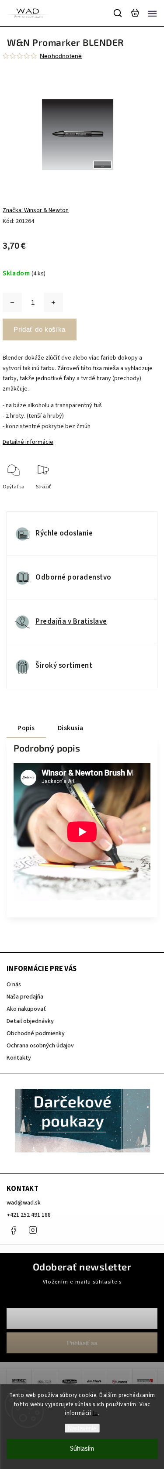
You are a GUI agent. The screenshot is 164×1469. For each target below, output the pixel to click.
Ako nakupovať (26, 1009)
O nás (14, 984)
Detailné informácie (28, 442)
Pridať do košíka (40, 329)
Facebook (13, 1230)
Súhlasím (82, 1448)
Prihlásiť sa (82, 1342)
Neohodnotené (61, 56)
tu (95, 1413)
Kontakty (19, 1058)
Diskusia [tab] (71, 728)
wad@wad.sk (24, 1202)
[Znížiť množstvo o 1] (12, 302)
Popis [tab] (26, 728)
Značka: (36, 210)
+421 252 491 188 (29, 1215)
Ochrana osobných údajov (40, 1045)
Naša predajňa (25, 996)
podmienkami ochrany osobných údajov (82, 1290)
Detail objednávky (30, 1021)
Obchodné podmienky (36, 1033)
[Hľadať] (118, 13)
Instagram (32, 1230)
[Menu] (152, 13)
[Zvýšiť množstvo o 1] (53, 302)
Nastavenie (82, 1428)
